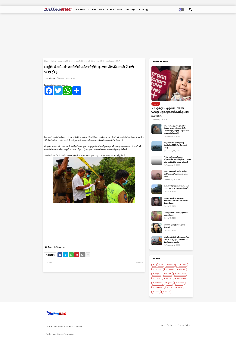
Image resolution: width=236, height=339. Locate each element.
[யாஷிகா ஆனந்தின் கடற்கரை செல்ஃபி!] (156, 228)
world (157, 292)
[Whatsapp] (71, 254)
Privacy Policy (184, 325)
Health (120, 9)
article (184, 265)
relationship (181, 278)
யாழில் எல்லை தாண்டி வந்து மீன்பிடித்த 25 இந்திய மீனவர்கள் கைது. (175, 145)
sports (169, 283)
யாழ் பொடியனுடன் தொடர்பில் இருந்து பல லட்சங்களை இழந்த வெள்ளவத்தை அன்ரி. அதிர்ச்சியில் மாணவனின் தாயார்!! (177, 129)
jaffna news (56, 61)
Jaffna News (79, 9)
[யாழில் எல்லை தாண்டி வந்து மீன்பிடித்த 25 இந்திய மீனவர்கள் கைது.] (156, 146)
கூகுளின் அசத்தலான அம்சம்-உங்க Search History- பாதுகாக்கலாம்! (176, 186)
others (157, 278)
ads (162, 265)
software (158, 283)
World (101, 9)
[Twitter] (65, 254)
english (157, 274)
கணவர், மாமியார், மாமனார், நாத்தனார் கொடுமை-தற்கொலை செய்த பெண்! (176, 200)
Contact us (171, 325)
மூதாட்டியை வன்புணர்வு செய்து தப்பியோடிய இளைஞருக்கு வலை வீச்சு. (176, 173)
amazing (172, 265)
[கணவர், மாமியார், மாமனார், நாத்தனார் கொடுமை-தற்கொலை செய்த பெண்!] (156, 201)
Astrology (130, 9)
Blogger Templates (65, 334)
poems (168, 278)
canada (171, 269)
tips (170, 287)
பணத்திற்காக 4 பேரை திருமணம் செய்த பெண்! (176, 213)
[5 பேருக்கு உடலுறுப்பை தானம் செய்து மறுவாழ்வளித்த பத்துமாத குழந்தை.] (171, 83)
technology (159, 287)
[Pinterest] (76, 254)
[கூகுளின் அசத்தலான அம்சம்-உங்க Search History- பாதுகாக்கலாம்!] (156, 189)
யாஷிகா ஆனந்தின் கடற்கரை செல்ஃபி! (174, 225)
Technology (143, 9)
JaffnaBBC (64, 326)
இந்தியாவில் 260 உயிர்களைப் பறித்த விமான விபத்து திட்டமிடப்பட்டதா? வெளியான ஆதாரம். (177, 239)
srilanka (181, 283)
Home (47, 61)
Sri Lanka (92, 9)
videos (180, 287)
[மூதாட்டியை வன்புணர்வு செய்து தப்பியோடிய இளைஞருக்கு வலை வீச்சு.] (156, 175)
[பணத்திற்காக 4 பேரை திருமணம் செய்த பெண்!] (156, 216)
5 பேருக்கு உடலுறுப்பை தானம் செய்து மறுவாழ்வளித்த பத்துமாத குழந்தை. (170, 111)
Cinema (110, 9)
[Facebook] (59, 254)
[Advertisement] (118, 35)
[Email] (82, 254)
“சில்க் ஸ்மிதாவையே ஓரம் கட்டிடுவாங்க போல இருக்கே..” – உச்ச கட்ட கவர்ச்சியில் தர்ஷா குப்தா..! (177, 159)
